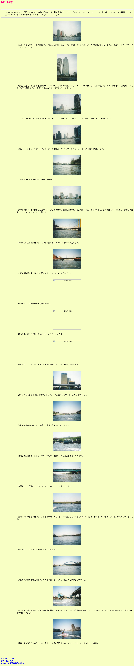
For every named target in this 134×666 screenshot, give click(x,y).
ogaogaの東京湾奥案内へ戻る (12, 663)
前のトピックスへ (8, 661)
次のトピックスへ (8, 659)
